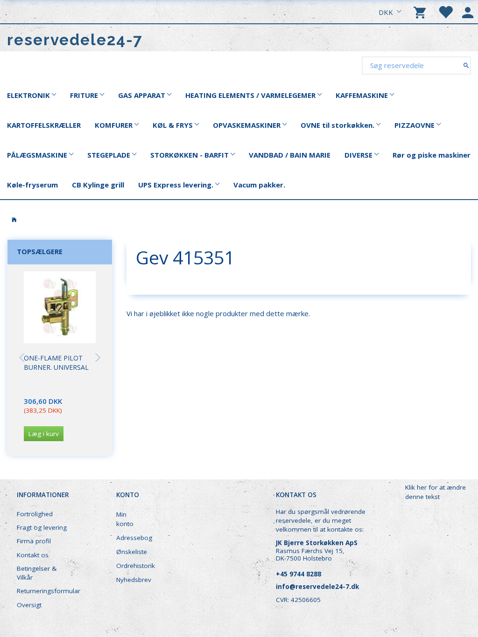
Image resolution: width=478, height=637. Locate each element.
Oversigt (29, 605)
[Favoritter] (445, 11)
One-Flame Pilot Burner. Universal (56, 362)
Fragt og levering (42, 527)
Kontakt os (33, 555)
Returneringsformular (47, 591)
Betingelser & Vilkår (36, 573)
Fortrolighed (35, 514)
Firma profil (34, 541)
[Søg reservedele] (466, 65)
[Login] (467, 11)
